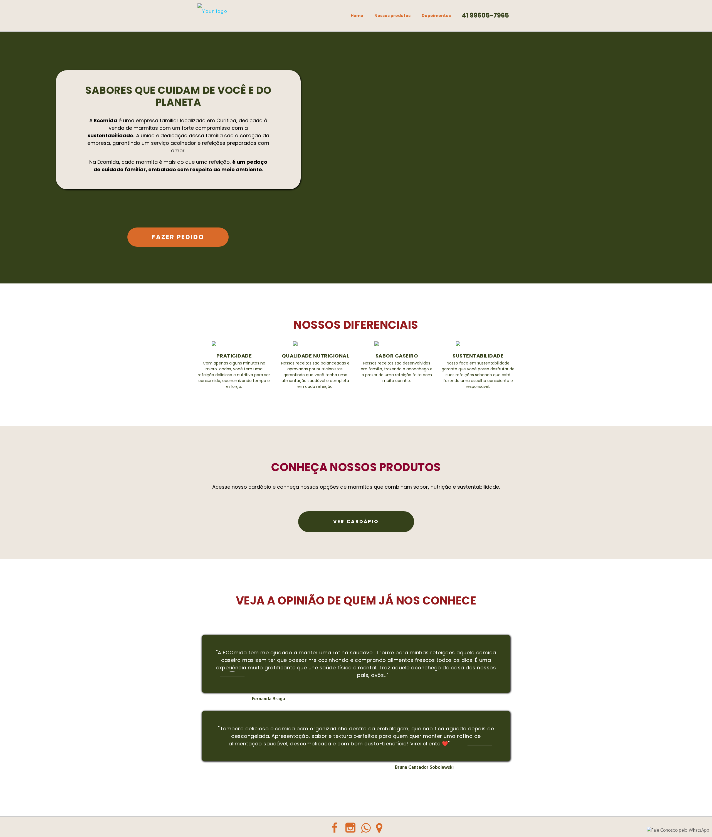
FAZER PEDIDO (178, 237)
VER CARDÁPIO (356, 521)
